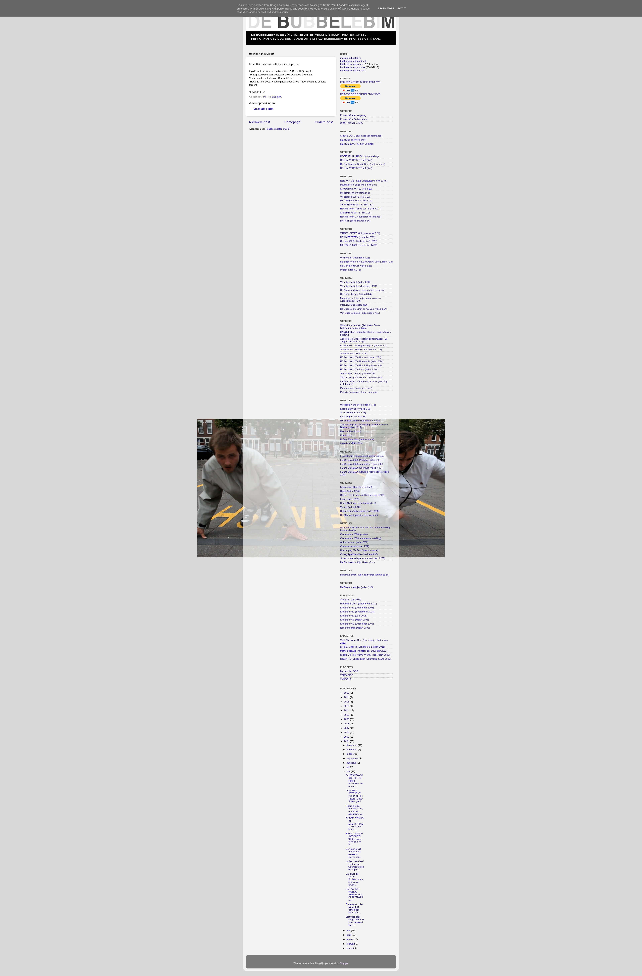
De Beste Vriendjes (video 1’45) (356, 587)
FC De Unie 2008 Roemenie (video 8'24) (361, 361)
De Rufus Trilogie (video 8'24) (356, 294)
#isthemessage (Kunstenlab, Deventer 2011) (363, 651)
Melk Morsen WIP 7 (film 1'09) (356, 200)
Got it (401, 8)
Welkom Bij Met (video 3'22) (355, 257)
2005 (347, 737)
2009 (347, 719)
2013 (347, 701)
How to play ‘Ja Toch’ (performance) (359, 550)
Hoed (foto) (346, 435)
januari (350, 948)
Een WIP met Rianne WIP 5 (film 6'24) (360, 208)
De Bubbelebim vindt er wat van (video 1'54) (363, 309)
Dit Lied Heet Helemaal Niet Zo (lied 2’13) (362, 495)
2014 (347, 697)
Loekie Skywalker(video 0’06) (355, 409)
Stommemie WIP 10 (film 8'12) (356, 189)
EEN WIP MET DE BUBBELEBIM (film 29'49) (363, 181)
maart (350, 939)
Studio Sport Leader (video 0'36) (357, 373)
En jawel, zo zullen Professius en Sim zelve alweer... (354, 879)
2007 (347, 728)
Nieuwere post (259, 122)
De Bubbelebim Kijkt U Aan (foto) (357, 562)
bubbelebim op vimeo (351, 64)
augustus (352, 763)
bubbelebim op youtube (352, 67)
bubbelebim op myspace (353, 70)
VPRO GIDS (346, 675)
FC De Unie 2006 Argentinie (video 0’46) (361, 464)
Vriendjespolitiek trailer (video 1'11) (358, 286)
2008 (347, 723)
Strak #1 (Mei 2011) (350, 599)
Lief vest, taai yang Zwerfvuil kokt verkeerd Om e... (355, 921)
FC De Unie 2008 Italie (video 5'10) (359, 369)
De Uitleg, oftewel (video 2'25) (356, 265)
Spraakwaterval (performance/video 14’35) (362, 558)
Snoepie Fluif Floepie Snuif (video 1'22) (361, 349)
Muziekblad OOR (349, 671)
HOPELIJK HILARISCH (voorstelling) (359, 156)
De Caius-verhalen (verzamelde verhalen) (362, 290)
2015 (347, 693)
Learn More (386, 8)
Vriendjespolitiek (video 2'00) (355, 282)
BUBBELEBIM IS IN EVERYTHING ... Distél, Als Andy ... (354, 823)
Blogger (344, 963)
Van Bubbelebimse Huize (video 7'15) (360, 313)
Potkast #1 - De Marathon (353, 119)
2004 (347, 741)
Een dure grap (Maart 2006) (355, 628)
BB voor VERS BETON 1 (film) (356, 168)
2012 (347, 706)
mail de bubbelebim (350, 58)
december (352, 745)
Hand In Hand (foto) (350, 431)
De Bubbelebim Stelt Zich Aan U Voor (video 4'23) (366, 261)
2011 (347, 710)
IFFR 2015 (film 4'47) (351, 123)
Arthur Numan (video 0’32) (354, 542)
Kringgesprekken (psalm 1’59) (356, 487)
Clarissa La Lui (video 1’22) (354, 546)
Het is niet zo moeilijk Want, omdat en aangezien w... (355, 810)
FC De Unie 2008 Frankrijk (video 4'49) (361, 365)
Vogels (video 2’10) (350, 507)
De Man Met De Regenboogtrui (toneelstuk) (363, 345)
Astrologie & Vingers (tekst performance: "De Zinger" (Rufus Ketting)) (364, 340)
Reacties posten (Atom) (277, 129)
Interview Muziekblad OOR (354, 305)
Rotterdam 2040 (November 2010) (358, 603)
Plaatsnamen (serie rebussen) (356, 388)
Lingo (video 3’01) (349, 499)
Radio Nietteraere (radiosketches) (358, 503)
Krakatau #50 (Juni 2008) (353, 615)
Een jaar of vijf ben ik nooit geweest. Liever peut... (354, 853)
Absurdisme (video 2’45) (353, 412)
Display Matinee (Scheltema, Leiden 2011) (362, 647)
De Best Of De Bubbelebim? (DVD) (358, 241)
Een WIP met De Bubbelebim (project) (360, 216)
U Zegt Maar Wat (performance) (357, 439)
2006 (347, 732)
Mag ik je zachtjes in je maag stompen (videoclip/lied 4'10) (360, 299)
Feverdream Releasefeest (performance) (362, 456)
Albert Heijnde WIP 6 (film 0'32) (356, 204)
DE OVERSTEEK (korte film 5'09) (357, 237)
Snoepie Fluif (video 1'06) (353, 353)
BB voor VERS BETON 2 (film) (356, 160)
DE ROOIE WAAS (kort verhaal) (357, 144)
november (352, 749)
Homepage (292, 122)
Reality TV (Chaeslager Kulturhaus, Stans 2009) (365, 659)
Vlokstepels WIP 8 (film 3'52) (355, 197)
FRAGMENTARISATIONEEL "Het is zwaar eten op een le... (354, 839)
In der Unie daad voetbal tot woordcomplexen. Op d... (355, 865)
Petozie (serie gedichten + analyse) (359, 392)
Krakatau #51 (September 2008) (357, 611)
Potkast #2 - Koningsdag (353, 115)
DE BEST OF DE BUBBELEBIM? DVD (360, 94)
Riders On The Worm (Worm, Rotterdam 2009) (365, 655)
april (349, 935)
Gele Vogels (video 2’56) (353, 416)
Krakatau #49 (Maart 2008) (354, 619)
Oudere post (324, 122)
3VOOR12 (345, 679)
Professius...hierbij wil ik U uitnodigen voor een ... (354, 908)
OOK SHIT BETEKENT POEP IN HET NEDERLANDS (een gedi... (354, 796)
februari (351, 944)
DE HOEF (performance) (353, 140)
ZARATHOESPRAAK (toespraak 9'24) (360, 233)
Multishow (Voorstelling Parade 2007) (360, 420)
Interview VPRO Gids (351, 443)
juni (349, 771)
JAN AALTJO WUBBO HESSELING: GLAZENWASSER (354, 894)
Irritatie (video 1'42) (350, 270)
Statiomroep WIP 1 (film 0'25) (355, 212)
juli (348, 767)
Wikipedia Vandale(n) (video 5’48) (358, 405)
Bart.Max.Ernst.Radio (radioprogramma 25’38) (364, 574)
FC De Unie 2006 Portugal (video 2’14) (360, 460)
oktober (351, 754)
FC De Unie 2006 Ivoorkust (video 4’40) (361, 468)
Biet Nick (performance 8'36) (355, 220)
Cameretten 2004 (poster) (354, 534)
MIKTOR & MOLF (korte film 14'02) (359, 245)
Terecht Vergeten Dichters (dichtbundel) (361, 377)
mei (349, 930)
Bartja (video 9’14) (350, 491)
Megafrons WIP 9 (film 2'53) (355, 193)
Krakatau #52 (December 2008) (357, 607)
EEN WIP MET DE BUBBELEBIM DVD (360, 82)
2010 (347, 715)
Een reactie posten (263, 109)
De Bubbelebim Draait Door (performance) (362, 164)
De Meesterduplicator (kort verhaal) (359, 515)
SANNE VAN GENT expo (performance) (361, 136)
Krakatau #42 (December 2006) (357, 624)
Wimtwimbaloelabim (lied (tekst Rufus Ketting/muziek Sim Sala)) (360, 326)
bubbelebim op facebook (353, 61)
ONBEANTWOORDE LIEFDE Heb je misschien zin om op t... (354, 780)
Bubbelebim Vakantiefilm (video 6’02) (359, 511)
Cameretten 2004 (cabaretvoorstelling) (360, 538)
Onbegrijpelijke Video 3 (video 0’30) (359, 554)
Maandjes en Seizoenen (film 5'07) (358, 185)
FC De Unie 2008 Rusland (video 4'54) (360, 357)
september (353, 758)
